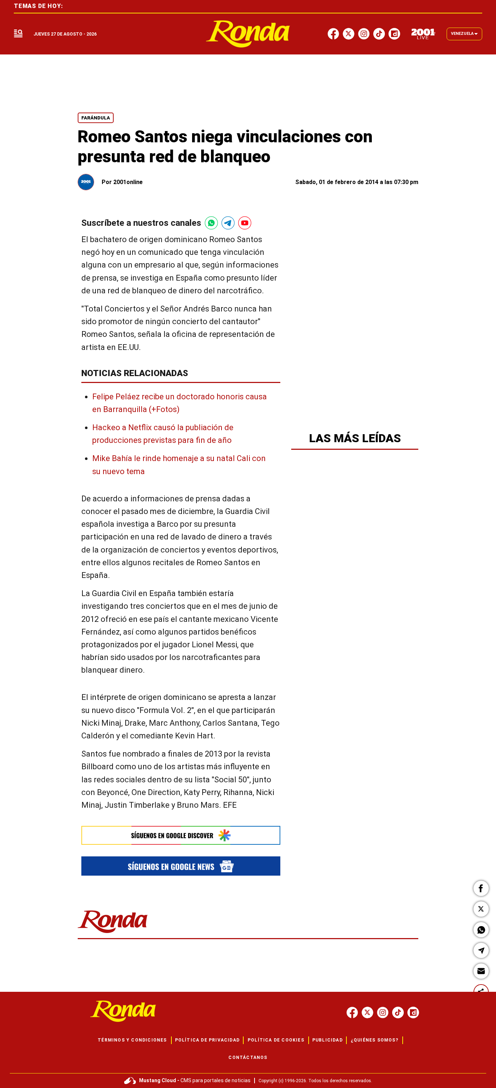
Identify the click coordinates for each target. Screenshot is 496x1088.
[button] (481, 888)
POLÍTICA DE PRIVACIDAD (207, 1040)
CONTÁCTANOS (247, 1057)
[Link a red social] (352, 1012)
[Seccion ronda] (113, 933)
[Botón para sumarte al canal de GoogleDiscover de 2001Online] (180, 835)
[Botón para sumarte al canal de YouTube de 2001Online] (244, 222)
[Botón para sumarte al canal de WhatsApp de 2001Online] (211, 222)
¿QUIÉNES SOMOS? (374, 1040)
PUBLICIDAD (327, 1040)
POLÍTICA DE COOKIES (276, 1040)
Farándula (95, 118)
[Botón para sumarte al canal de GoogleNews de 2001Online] (180, 866)
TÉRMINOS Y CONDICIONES (132, 1040)
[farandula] (248, 34)
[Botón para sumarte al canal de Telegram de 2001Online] (228, 222)
